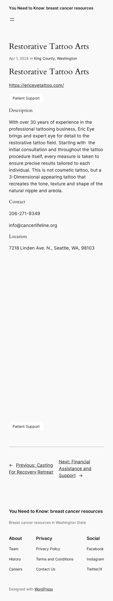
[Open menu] (12, 19)
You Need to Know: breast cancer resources (51, 8)
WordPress (43, 589)
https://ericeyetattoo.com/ (36, 85)
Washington (67, 58)
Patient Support (26, 98)
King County (44, 58)
